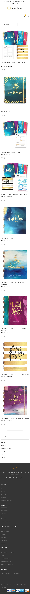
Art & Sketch (5, 494)
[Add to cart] (4, 70)
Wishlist (3, 543)
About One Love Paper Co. (9, 552)
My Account (4, 540)
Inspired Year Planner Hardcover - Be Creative (15, 418)
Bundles (3, 516)
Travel (3, 491)
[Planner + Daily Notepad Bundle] (15, 135)
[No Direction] (16, 24)
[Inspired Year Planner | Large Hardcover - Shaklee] (15, 90)
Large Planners (5, 521)
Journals (3, 497)
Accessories (4, 513)
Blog (2, 555)
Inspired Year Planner (7, 238)
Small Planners (5, 519)
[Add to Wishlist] (2, 70)
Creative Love (5, 558)
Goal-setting (5, 510)
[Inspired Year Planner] (15, 220)
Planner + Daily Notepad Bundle (10, 152)
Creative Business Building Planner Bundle (14, 194)
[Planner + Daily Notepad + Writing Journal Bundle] (15, 45)
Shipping (3, 534)
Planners (3, 489)
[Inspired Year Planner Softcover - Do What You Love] (15, 310)
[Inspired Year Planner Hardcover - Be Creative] (15, 400)
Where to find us (6, 561)
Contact (3, 537)
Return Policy (5, 531)
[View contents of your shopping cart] (24, 16)
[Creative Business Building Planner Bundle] (15, 177)
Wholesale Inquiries (7, 564)
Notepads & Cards (6, 500)
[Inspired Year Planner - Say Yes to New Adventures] (15, 264)
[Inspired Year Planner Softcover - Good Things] (15, 356)
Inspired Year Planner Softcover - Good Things (15, 374)
